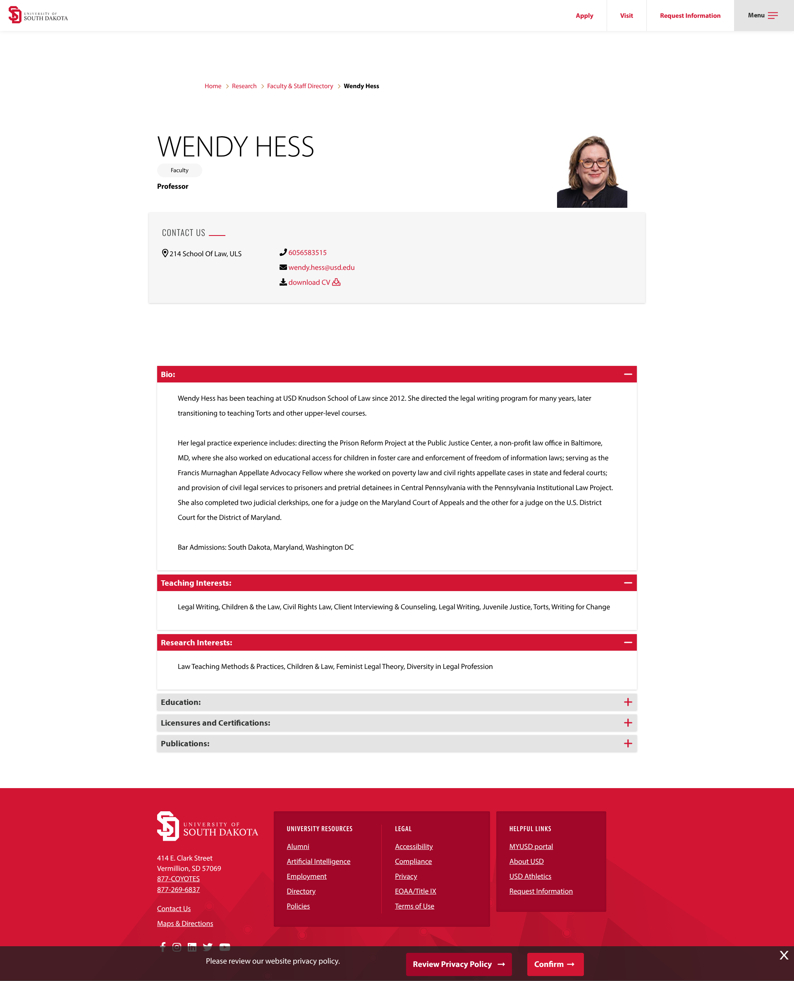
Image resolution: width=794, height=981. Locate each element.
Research (244, 86)
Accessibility (414, 846)
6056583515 (308, 252)
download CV (309, 282)
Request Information (690, 16)
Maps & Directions (185, 923)
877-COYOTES (178, 878)
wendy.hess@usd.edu (322, 267)
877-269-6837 (178, 889)
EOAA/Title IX (415, 891)
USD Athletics (530, 876)
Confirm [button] (549, 964)
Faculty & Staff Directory (300, 86)
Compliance (413, 861)
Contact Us (174, 908)
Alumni (298, 846)
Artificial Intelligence (319, 861)
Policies (298, 906)
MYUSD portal (531, 846)
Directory (301, 891)
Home (213, 86)
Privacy (406, 876)
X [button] (784, 955)
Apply (584, 16)
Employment (307, 876)
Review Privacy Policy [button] (452, 964)
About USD (526, 861)
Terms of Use (414, 906)
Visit (626, 16)
